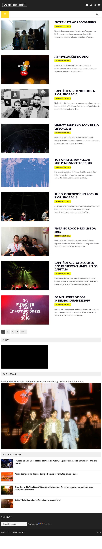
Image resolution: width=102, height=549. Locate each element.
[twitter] (91, 5)
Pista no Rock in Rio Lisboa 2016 (75, 230)
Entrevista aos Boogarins (75, 22)
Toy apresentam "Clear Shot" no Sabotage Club (73, 161)
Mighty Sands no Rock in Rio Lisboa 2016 (76, 127)
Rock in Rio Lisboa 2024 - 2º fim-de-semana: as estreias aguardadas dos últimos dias (42, 381)
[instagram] (99, 5)
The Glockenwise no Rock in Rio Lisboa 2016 (76, 195)
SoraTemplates (19, 532)
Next (23, 332)
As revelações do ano (71, 56)
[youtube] (95, 5)
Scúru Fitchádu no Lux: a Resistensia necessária (37, 500)
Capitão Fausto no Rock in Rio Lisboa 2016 (74, 92)
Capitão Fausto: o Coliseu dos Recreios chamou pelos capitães (75, 266)
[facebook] (86, 5)
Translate (48, 524)
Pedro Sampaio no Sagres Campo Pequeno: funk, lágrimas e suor (46, 473)
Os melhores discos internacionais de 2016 (72, 298)
